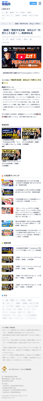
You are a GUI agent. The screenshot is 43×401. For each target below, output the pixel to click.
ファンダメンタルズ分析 (32, 306)
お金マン (11, 318)
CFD (3, 309)
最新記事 (12, 12)
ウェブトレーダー (19, 318)
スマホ (14, 315)
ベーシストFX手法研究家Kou (30, 315)
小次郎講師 (24, 15)
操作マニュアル (21, 312)
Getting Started (6, 315)
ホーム (4, 24)
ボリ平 (33, 309)
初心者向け (22, 12)
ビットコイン (27, 309)
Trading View (13, 312)
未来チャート (30, 312)
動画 (7, 12)
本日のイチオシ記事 (33, 15)
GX (3, 18)
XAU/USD (9, 309)
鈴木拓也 (5, 318)
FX (2, 12)
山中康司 (20, 309)
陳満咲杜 (29, 12)
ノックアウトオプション (30, 318)
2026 (23, 306)
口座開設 (33, 3)
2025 (14, 309)
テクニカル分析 (9, 306)
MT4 (17, 12)
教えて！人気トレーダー (7, 15)
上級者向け (17, 306)
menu (40, 3)
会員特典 (17, 15)
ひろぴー (20, 315)
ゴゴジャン (5, 312)
